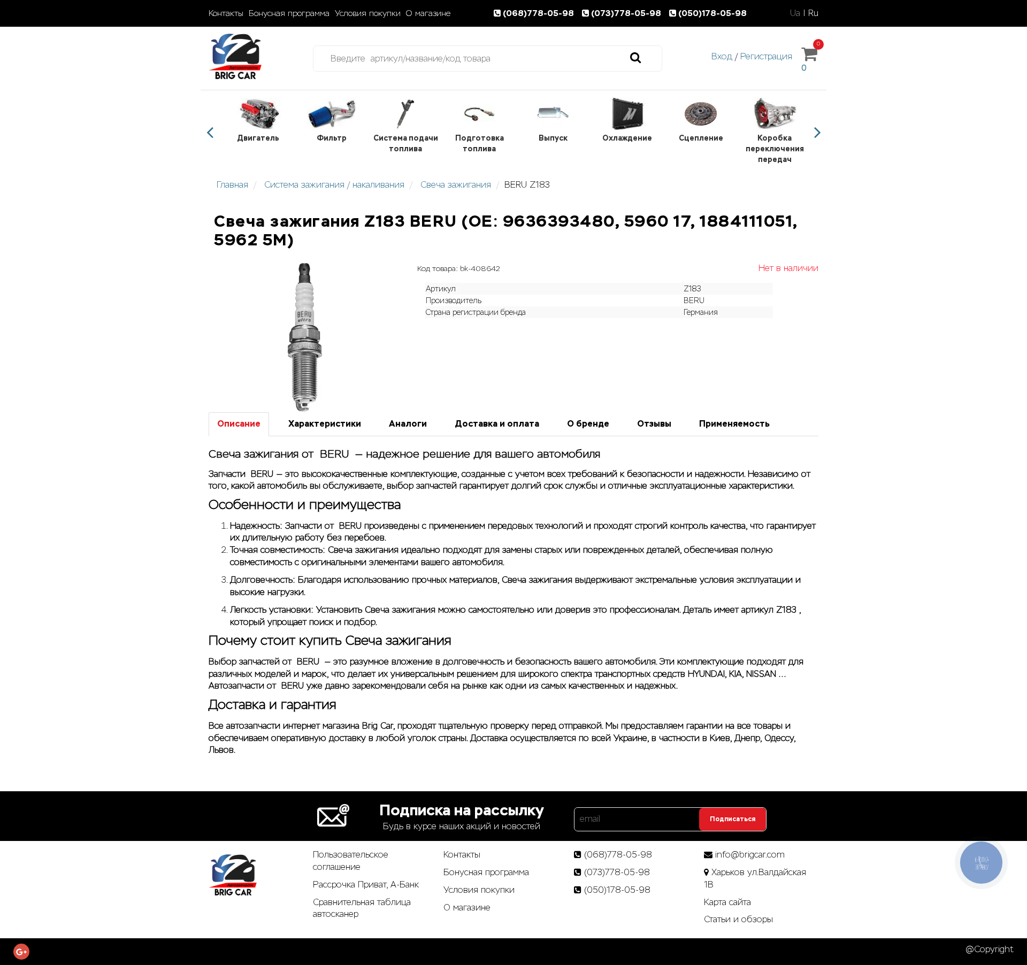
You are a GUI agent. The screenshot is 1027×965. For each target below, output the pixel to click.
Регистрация (766, 56)
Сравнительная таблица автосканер (362, 908)
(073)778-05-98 (627, 13)
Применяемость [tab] (734, 423)
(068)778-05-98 (539, 13)
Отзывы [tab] (654, 423)
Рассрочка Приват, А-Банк (366, 884)
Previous (210, 132)
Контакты (226, 13)
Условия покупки (368, 13)
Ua (795, 13)
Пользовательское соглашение (350, 861)
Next (817, 132)
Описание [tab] (238, 423)
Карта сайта (727, 902)
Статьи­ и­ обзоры (738, 919)
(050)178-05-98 (712, 13)
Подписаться (732, 819)
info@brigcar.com (750, 855)
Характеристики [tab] (324, 423)
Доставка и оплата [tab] (497, 423)
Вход (721, 56)
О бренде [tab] (588, 423)
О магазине (428, 13)
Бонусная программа (289, 13)
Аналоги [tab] (408, 423)
